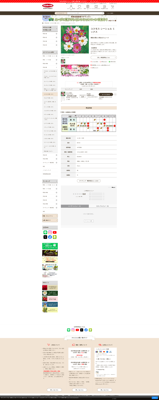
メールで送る (95, 61)
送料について (95, 67)
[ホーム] (42, 23)
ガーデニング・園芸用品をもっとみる (88, 180)
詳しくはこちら (94, 1)
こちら (99, 384)
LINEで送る (113, 61)
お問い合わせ (114, 3)
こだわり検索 (109, 13)
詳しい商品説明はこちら (104, 57)
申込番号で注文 (104, 8)
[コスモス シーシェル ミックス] (75, 39)
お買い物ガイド (71, 3)
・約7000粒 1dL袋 (71, 95)
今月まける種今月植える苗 (47, 29)
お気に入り (79, 8)
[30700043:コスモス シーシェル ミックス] (63, 61)
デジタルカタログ (96, 8)
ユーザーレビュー (74, 206)
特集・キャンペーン (88, 9)
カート (112, 8)
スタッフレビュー (102, 206)
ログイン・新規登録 (71, 9)
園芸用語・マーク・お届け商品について (101, 65)
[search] (102, 13)
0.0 (84, 194)
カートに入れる (106, 94)
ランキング (46, 181)
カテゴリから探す (48, 52)
